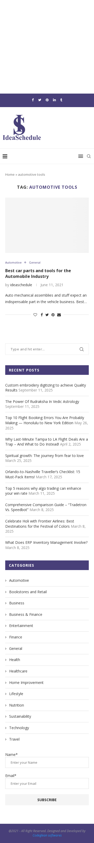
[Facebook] (33, 99)
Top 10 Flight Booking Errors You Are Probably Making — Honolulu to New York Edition (44, 420)
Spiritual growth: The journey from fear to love (44, 455)
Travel (14, 739)
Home (10, 174)
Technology (19, 727)
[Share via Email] (59, 314)
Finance (15, 637)
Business (16, 602)
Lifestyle (16, 693)
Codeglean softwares (47, 835)
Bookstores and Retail (28, 591)
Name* (11, 754)
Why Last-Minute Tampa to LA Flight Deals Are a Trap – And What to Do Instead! (46, 442)
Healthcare (18, 671)
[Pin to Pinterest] (53, 314)
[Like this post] (35, 314)
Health (14, 659)
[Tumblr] (61, 99)
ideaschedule (21, 284)
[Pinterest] (47, 99)
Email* (10, 775)
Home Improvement (26, 682)
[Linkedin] (54, 99)
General (34, 262)
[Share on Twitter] (47, 314)
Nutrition (16, 705)
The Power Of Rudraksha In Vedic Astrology (42, 401)
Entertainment (21, 625)
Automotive (13, 262)
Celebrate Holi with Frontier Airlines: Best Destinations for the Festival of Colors (39, 524)
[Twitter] (39, 99)
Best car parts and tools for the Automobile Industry (38, 273)
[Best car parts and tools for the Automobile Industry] (47, 225)
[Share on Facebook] (42, 314)
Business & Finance (25, 614)
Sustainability (20, 716)
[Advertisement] (47, 47)
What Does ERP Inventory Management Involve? (46, 542)
